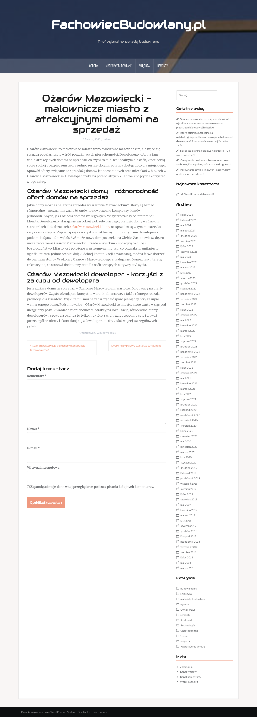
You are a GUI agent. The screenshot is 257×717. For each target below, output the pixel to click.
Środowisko (187, 620)
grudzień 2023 (188, 235)
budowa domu (108, 332)
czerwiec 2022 (188, 314)
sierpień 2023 (188, 241)
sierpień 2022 (188, 304)
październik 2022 (190, 293)
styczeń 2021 (188, 399)
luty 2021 (186, 394)
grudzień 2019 (188, 467)
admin (107, 139)
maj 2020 (185, 441)
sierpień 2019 (188, 488)
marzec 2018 (187, 568)
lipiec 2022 (186, 309)
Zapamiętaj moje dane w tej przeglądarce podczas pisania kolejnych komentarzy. (92, 486)
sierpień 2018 (188, 552)
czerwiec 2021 (188, 372)
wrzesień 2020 (189, 420)
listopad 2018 (188, 536)
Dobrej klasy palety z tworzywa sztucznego (136, 345)
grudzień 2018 (188, 531)
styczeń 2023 (188, 277)
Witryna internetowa (43, 467)
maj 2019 (185, 504)
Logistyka (186, 593)
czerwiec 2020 (188, 436)
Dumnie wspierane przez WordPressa (43, 712)
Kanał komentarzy (190, 676)
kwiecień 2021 (188, 383)
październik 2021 (190, 351)
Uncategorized (189, 630)
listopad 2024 (188, 219)
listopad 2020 (188, 409)
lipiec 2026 (186, 214)
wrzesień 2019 (189, 483)
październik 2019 (190, 478)
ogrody (93, 65)
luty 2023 (186, 272)
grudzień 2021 (188, 346)
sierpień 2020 (188, 425)
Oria (80, 712)
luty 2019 (186, 520)
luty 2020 (186, 457)
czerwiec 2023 (188, 251)
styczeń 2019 (188, 525)
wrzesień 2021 (189, 357)
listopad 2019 (188, 473)
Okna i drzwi (187, 609)
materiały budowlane (119, 65)
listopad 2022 (188, 288)
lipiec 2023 (186, 246)
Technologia (187, 625)
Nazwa (33, 428)
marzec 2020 (187, 452)
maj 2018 (185, 562)
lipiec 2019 (186, 494)
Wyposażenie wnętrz (192, 646)
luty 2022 (186, 336)
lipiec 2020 (186, 430)
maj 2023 (185, 256)
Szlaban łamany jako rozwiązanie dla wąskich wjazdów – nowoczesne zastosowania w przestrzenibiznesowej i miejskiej (203, 123)
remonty (162, 65)
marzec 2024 (187, 230)
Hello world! (207, 194)
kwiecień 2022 (188, 325)
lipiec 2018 (186, 557)
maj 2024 (185, 225)
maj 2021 (185, 378)
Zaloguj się (186, 666)
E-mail (33, 448)
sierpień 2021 (188, 362)
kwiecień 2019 (188, 510)
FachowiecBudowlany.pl (129, 24)
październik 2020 (190, 415)
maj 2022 (185, 320)
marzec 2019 (187, 515)
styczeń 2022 (188, 341)
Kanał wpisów (188, 671)
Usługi (184, 636)
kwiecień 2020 (188, 446)
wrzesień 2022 (189, 299)
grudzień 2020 (188, 404)
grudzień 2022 (188, 283)
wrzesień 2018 (189, 546)
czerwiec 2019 (188, 499)
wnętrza (144, 65)
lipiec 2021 (186, 367)
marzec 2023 (187, 267)
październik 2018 (190, 541)
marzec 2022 (187, 330)
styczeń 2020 (188, 462)
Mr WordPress (189, 194)
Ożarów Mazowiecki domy (90, 226)
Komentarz (36, 375)
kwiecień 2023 (188, 262)
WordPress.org (189, 681)
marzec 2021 (187, 388)
